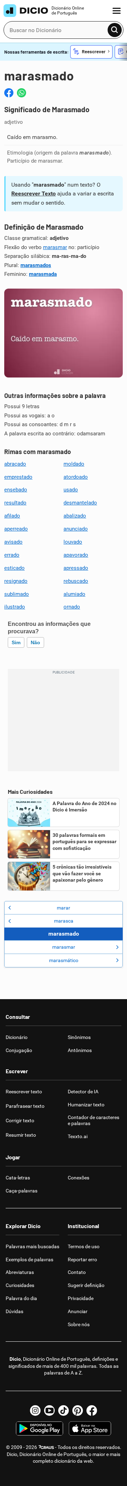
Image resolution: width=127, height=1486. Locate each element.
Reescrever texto (24, 1091)
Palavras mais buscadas (32, 1246)
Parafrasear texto (25, 1106)
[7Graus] (46, 1447)
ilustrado (14, 607)
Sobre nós (79, 1324)
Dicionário (17, 1037)
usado (71, 490)
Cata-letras (18, 1177)
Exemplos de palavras (29, 1259)
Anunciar (77, 1311)
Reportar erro (82, 1259)
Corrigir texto (20, 1120)
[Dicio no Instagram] (35, 1410)
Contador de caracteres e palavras (93, 1120)
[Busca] (115, 30)
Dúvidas (14, 1311)
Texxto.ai (77, 1136)
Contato (77, 1272)
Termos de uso (83, 1246)
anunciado (76, 529)
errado (11, 555)
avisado (13, 542)
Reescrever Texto (33, 193)
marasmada (43, 274)
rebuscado (76, 581)
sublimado (16, 594)
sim (16, 642)
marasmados (35, 265)
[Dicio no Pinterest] (77, 1410)
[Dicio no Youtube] (49, 1410)
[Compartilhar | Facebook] (8, 92)
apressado (76, 568)
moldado (74, 464)
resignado (16, 581)
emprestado (18, 477)
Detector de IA (83, 1091)
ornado (72, 607)
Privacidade (80, 1298)
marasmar (55, 247)
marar (63, 908)
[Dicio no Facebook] (91, 1410)
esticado (14, 568)
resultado (15, 503)
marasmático (63, 960)
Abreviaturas (20, 1272)
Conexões (78, 1177)
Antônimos (80, 1050)
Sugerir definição (86, 1285)
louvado (73, 542)
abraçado (15, 464)
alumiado (74, 594)
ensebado (15, 490)
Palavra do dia (21, 1298)
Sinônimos (79, 1037)
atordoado (76, 477)
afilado (12, 516)
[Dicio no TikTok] (63, 1410)
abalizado (75, 516)
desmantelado (80, 503)
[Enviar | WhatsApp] (21, 92)
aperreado (16, 529)
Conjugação (19, 1050)
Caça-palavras (21, 1191)
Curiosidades (20, 1285)
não (35, 642)
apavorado (76, 555)
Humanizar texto (86, 1104)
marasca (63, 921)
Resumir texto (21, 1135)
